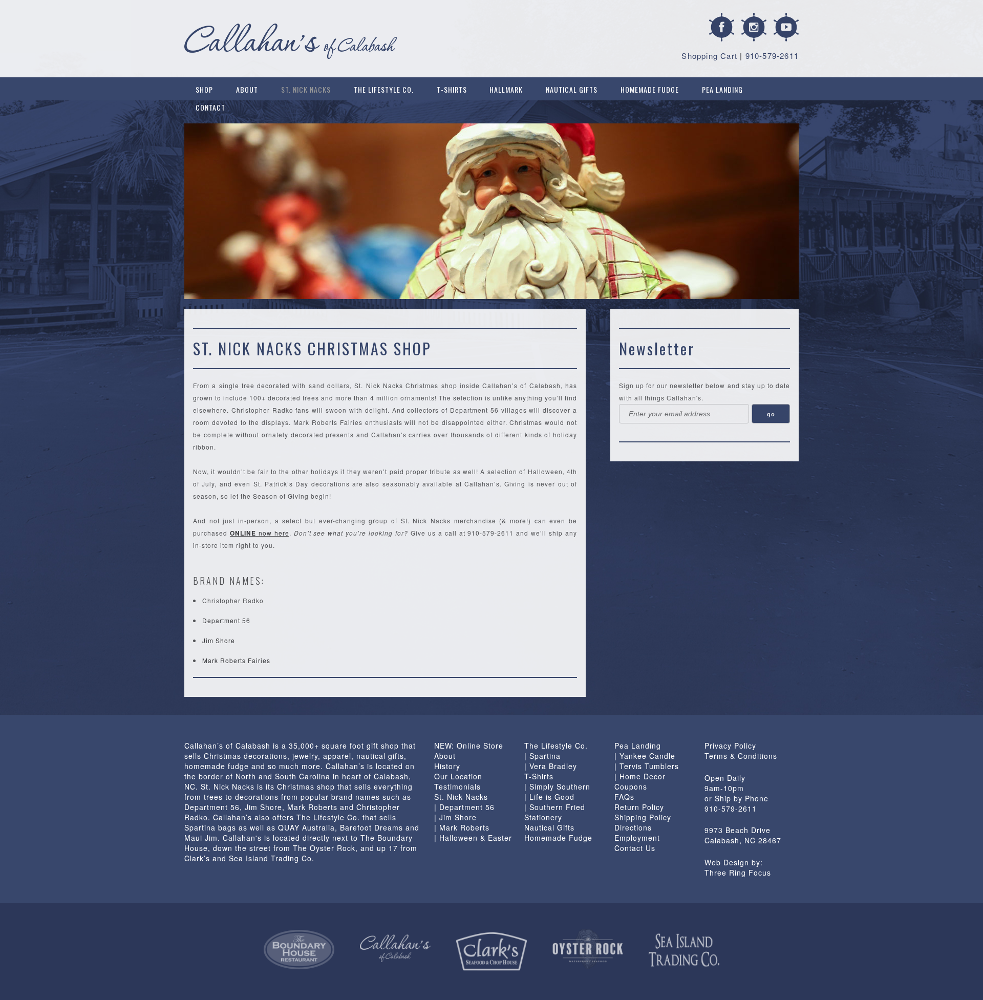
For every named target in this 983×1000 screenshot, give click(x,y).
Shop (204, 89)
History (447, 766)
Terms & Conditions (740, 756)
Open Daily (724, 778)
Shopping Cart (709, 55)
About (247, 89)
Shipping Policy (642, 817)
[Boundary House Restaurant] (299, 950)
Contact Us (634, 848)
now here (259, 532)
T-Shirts (452, 89)
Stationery (543, 817)
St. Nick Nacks (306, 89)
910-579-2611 (772, 55)
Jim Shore (218, 640)
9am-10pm (724, 788)
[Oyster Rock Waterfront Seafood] (587, 949)
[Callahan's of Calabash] (395, 948)
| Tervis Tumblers (646, 766)
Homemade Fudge (650, 89)
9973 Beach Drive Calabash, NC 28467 (742, 835)
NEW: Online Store (468, 745)
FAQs (624, 797)
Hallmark (506, 89)
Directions (633, 827)
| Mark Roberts (461, 827)
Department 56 (226, 620)
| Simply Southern (557, 786)
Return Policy (639, 807)
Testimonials (457, 786)
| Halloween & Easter (473, 838)
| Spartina (542, 756)
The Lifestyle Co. (384, 89)
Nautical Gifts (571, 89)
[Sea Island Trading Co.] (684, 950)
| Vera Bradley (550, 766)
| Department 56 (464, 807)
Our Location (458, 776)
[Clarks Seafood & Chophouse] (491, 951)
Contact (210, 107)
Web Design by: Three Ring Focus (737, 867)
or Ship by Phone (736, 798)
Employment (637, 838)
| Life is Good (549, 797)
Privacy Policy (730, 745)
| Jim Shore (455, 817)
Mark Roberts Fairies (236, 660)
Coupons (630, 786)
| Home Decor (640, 776)
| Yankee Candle (644, 756)
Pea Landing (722, 89)
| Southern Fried (554, 807)
